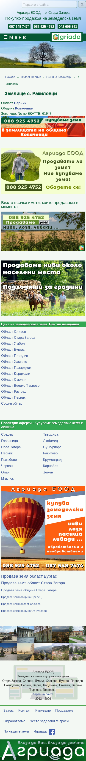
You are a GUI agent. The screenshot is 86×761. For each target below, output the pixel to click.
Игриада (40, 731)
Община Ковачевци (59, 77)
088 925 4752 (44, 26)
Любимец (50, 441)
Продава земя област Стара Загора (33, 583)
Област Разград (13, 391)
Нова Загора (11, 447)
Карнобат (50, 466)
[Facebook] (52, 733)
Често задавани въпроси (49, 721)
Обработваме (14, 721)
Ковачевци (24, 108)
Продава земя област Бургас (29, 576)
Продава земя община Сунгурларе (24, 611)
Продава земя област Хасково (21, 604)
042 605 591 (68, 26)
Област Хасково (14, 362)
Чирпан (7, 466)
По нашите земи (16, 731)
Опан (5, 472)
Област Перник (31, 77)
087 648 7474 (19, 26)
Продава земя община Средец (21, 597)
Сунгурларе (52, 447)
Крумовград (52, 460)
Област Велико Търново (20, 385)
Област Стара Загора (18, 337)
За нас (8, 710)
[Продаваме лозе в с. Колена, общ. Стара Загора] (43, 288)
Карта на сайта (43, 694)
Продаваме (64, 710)
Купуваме (43, 710)
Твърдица (50, 434)
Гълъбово (9, 460)
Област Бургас (13, 349)
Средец (7, 434)
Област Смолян (13, 379)
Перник (20, 103)
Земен (48, 472)
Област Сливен (13, 331)
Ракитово (50, 453)
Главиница (9, 441)
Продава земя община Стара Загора (29, 590)
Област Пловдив (14, 356)
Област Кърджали (15, 373)
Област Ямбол (13, 343)
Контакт (24, 710)
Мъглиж (7, 478)
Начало (10, 77)
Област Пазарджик (16, 367)
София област (12, 403)
